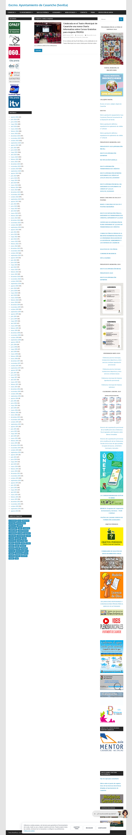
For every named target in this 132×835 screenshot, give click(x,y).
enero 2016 (14, 415)
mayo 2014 (14, 462)
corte (28, 536)
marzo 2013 (14, 494)
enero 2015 (14, 443)
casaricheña (13, 530)
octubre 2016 (15, 394)
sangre (11, 553)
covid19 (11, 538)
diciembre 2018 (15, 333)
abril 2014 (14, 464)
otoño (18, 548)
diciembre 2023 (15, 192)
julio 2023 (14, 204)
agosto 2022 (14, 229)
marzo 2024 (14, 185)
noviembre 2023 (16, 194)
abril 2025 (14, 154)
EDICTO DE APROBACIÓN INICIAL (110, 269)
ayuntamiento (21, 523)
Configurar (102, 828)
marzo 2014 (14, 466)
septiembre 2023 (16, 199)
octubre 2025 (15, 140)
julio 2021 (13, 260)
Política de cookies (29, 831)
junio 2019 (14, 319)
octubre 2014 (15, 450)
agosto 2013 (14, 483)
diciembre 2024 (15, 164)
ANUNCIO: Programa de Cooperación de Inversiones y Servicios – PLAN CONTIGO (111, 511)
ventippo (24, 556)
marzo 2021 (14, 269)
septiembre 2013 (16, 480)
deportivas (12, 541)
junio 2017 (14, 375)
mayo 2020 (14, 293)
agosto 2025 (14, 145)
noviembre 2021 (15, 251)
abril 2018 (14, 351)
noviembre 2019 (16, 307)
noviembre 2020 (16, 279)
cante (20, 528)
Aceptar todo (76, 827)
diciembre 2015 (15, 417)
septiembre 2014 (16, 452)
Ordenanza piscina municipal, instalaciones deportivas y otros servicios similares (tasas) (111, 371)
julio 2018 (14, 344)
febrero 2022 (15, 244)
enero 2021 (14, 274)
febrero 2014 (14, 469)
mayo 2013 (14, 490)
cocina (20, 533)
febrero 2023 (15, 215)
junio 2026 (14, 122)
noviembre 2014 (16, 448)
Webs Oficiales (70, 12)
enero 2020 (14, 302)
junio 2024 (14, 178)
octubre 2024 (15, 169)
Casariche (11, 12)
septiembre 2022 (16, 227)
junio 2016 (14, 403)
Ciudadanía (56, 12)
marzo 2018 (14, 354)
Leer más (38, 50)
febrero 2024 (15, 187)
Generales (85, 37)
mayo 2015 (14, 433)
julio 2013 (13, 485)
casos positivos (23, 530)
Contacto (83, 12)
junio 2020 (14, 290)
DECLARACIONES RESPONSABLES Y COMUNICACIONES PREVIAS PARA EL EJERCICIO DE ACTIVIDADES (111, 604)
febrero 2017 (14, 384)
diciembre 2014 (15, 445)
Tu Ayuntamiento (26, 12)
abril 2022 (14, 239)
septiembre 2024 (16, 171)
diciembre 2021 (15, 248)
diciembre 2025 (15, 136)
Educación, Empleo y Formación (72, 37)
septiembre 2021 (16, 255)
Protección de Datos (105, 12)
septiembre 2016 (16, 396)
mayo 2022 (14, 236)
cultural (18, 538)
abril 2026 (14, 126)
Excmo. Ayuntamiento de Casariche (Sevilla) (38, 5)
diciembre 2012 (15, 501)
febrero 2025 (15, 159)
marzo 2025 (14, 157)
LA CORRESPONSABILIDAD (109, 495)
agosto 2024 (14, 173)
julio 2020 (14, 288)
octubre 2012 (14, 506)
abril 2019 (14, 323)
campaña (19, 525)
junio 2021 (14, 262)
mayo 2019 (14, 321)
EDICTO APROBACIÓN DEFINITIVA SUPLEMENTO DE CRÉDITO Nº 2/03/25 (110, 175)
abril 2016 (14, 408)
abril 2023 (14, 211)
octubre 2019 (15, 309)
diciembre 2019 (15, 304)
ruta (26, 551)
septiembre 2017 (16, 368)
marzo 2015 (14, 438)
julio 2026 (14, 119)
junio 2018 (14, 347)
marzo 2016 (14, 410)
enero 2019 (14, 330)
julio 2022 (14, 232)
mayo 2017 (14, 377)
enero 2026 (14, 133)
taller (26, 553)
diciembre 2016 (15, 389)
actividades (12, 520)
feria (22, 543)
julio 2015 (14, 429)
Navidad (11, 548)
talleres (11, 556)
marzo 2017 (14, 382)
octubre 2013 (14, 478)
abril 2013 (14, 492)
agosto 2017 (14, 370)
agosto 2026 (14, 117)
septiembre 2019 (16, 312)
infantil (11, 546)
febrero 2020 (15, 300)
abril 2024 (14, 183)
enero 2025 (14, 161)
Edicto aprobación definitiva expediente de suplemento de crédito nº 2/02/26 (111, 135)
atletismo (12, 523)
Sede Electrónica (43, 12)
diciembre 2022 (15, 220)
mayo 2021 (14, 265)
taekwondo (18, 553)
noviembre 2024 (16, 166)
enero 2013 (14, 499)
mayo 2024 (14, 180)
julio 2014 (14, 457)
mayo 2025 (14, 152)
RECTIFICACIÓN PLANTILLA (108, 160)
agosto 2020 (14, 286)
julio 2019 (14, 316)
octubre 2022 (15, 225)
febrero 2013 (14, 497)
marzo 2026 (14, 129)
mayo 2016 (14, 405)
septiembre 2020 (16, 283)
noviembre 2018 (16, 335)
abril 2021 (14, 267)
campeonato (13, 528)
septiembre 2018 (16, 340)
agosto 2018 (14, 342)
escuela (17, 543)
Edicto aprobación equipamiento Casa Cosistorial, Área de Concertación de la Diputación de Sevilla (111, 117)
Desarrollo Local (91, 35)
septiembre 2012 (16, 508)
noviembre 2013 (15, 476)
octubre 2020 (15, 281)
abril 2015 (14, 436)
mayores (23, 546)
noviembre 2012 (15, 504)
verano (11, 558)
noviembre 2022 (16, 222)
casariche (26, 528)
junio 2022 (14, 234)
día (26, 541)
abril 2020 (14, 295)
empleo (11, 543)
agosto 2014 (14, 455)
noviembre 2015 (16, 419)
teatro (18, 556)
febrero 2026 (15, 131)
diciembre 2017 (15, 361)
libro (17, 546)
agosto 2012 (14, 511)
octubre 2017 (14, 365)
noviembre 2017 (15, 363)
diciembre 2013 (15, 473)
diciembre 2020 (15, 276)
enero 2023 (14, 218)
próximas (24, 548)
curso (24, 538)
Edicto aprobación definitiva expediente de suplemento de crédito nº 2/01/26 (111, 126)
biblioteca (12, 525)
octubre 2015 (15, 422)
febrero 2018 (14, 356)
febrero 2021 (14, 272)
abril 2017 (14, 379)
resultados (19, 551)
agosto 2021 (14, 258)
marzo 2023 (14, 213)
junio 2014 (14, 459)
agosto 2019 (14, 314)
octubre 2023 (15, 197)
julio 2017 (13, 373)
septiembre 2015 (16, 424)
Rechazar (89, 828)
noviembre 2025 (16, 138)
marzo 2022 (14, 241)
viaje (16, 558)
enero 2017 (14, 387)
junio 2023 (14, 206)
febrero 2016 (14, 412)
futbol (28, 543)
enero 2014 (14, 471)
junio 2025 (14, 150)
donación (20, 541)
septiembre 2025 (16, 143)
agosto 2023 (14, 201)
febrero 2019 (14, 328)
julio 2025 (14, 147)
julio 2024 (14, 176)
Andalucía (26, 520)
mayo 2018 (14, 349)
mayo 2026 (14, 124)
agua (19, 520)
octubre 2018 (15, 337)
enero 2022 (14, 246)
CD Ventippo (12, 533)
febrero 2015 (14, 440)
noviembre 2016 (16, 391)
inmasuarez (80, 35)
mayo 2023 (14, 208)
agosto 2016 (14, 398)
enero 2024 (14, 190)
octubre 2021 (14, 253)
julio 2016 (14, 401)
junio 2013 (14, 487)
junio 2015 (14, 431)
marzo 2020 (14, 297)
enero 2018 (14, 358)
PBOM (93, 12)
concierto (27, 533)
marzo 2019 (14, 326)
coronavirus (21, 536)
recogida (12, 551)
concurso (12, 536)
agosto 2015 (14, 426)
